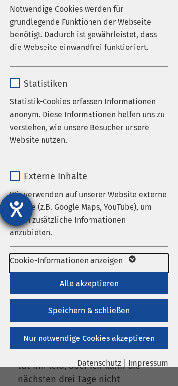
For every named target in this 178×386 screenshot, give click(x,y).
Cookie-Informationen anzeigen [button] (67, 260)
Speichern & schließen (89, 310)
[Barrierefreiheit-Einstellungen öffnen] (16, 209)
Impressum (148, 363)
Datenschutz (99, 363)
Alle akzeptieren (89, 283)
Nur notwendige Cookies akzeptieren (89, 338)
